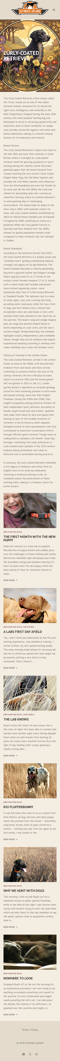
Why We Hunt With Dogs (23, 890)
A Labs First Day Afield (22, 631)
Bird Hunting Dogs (12, 532)
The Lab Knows (16, 719)
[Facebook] (23, 1054)
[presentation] (30, 510)
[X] (30, 1054)
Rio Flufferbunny (18, 807)
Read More (9, 580)
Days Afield (28, 627)
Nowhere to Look (18, 978)
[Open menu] (54, 10)
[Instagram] (36, 1054)
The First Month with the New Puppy (29, 538)
